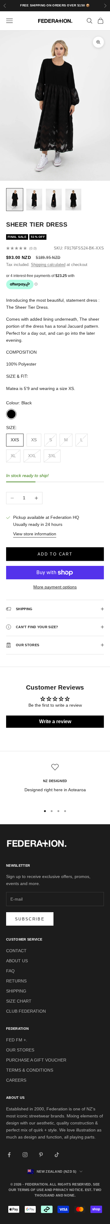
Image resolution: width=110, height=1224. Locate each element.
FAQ (10, 970)
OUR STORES (20, 1049)
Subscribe (30, 919)
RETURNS (16, 980)
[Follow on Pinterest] (41, 1155)
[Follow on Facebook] (9, 1155)
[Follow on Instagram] (25, 1155)
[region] (55, 781)
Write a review (55, 721)
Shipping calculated (48, 264)
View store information (34, 533)
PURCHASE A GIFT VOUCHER (36, 1060)
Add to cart (55, 554)
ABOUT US (17, 960)
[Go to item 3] (53, 199)
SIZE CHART (18, 1001)
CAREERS (16, 1080)
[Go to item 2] (34, 199)
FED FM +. (16, 1039)
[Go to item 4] (73, 199)
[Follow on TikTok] (57, 1155)
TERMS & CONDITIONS (29, 1070)
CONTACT (16, 950)
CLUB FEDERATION (26, 1011)
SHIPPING (16, 991)
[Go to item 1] (14, 199)
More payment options (55, 587)
